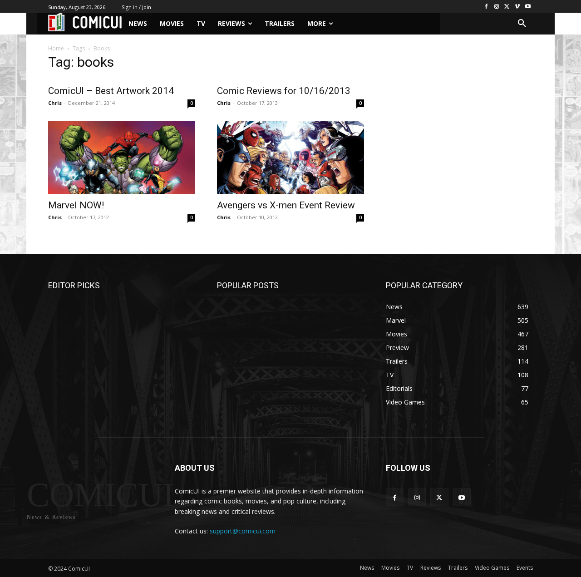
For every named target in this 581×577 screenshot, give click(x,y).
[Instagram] (497, 6)
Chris (55, 102)
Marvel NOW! (76, 205)
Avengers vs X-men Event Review (286, 205)
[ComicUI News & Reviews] (85, 22)
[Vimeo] (517, 6)
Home (56, 48)
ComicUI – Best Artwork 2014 (111, 90)
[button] (522, 24)
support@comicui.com (243, 531)
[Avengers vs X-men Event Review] (290, 157)
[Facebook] (486, 6)
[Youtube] (527, 6)
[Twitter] (507, 6)
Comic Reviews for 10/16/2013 (283, 90)
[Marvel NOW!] (121, 157)
